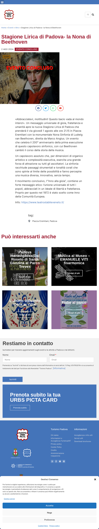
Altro (17, 28)
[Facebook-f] (56, 461)
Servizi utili (78, 438)
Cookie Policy (43, 526)
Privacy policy (54, 526)
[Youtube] (60, 461)
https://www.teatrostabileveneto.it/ (42, 202)
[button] (95, 479)
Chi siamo (55, 435)
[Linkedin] (63, 461)
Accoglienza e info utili (83, 435)
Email (52, 355)
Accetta (49, 505)
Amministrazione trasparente (57, 454)
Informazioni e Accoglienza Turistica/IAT (61, 439)
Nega (49, 512)
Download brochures (82, 441)
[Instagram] (52, 461)
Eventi (10, 28)
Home (3, 28)
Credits (54, 450)
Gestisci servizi (9, 499)
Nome (5, 355)
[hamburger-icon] (88, 14)
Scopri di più (25, 277)
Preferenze (49, 520)
